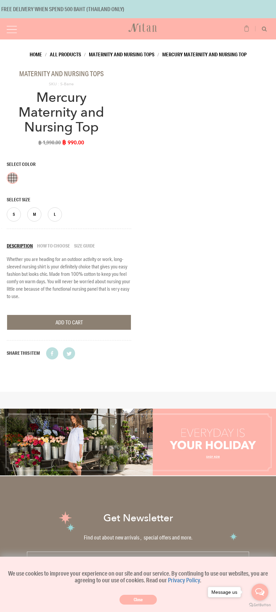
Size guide (84, 246)
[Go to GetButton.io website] (260, 605)
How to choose (53, 246)
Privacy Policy (184, 580)
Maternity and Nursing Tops (121, 54)
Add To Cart (69, 322)
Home (36, 54)
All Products (65, 54)
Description (20, 246)
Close (138, 599)
